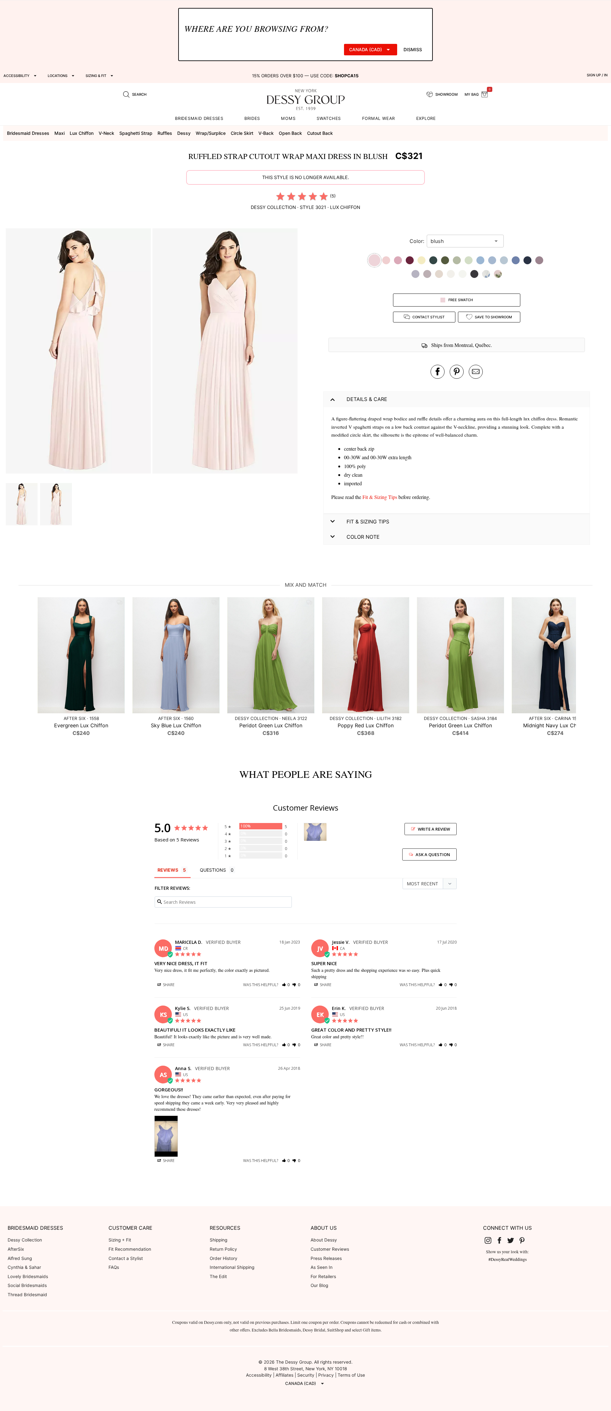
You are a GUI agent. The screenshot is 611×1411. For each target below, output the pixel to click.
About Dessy (324, 1239)
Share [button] (168, 984)
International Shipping (232, 1267)
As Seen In (322, 1267)
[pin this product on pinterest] (457, 372)
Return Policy (223, 1249)
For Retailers (323, 1276)
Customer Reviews (330, 1249)
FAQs (114, 1267)
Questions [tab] (213, 870)
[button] (79, 351)
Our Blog (319, 1285)
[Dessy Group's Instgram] (490, 1240)
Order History (223, 1258)
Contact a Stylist (126, 1258)
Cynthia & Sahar (24, 1267)
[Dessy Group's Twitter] (513, 1240)
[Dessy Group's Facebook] (502, 1240)
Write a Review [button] (434, 829)
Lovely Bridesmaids (28, 1276)
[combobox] (460, 241)
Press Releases (326, 1258)
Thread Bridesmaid (27, 1294)
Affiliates (284, 1375)
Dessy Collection (25, 1239)
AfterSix (16, 1249)
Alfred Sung (20, 1258)
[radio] (280, 196)
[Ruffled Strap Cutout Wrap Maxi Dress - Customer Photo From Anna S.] (315, 832)
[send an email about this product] (476, 372)
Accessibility (259, 1375)
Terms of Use (351, 1375)
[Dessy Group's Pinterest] (524, 1240)
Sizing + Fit (120, 1239)
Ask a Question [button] (433, 854)
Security (305, 1375)
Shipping (218, 1239)
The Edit (218, 1276)
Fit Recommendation (130, 1249)
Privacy (326, 1375)
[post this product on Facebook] (438, 372)
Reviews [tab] (168, 870)
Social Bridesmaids (27, 1285)
